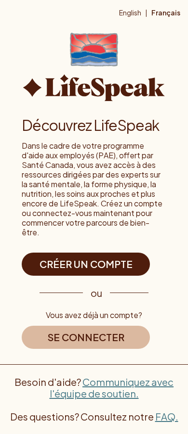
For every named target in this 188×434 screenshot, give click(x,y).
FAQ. (166, 416)
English (130, 12)
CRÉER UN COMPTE (86, 264)
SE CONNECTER (86, 337)
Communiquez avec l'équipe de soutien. (112, 387)
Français (165, 12)
